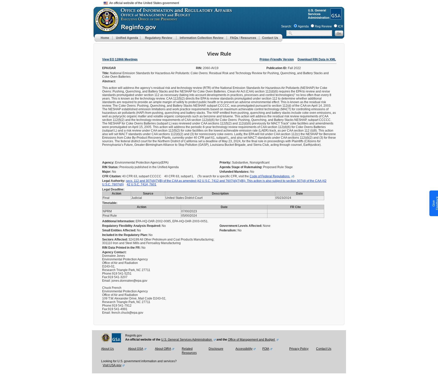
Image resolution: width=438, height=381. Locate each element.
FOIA (265, 349)
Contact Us (323, 349)
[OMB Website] (105, 29)
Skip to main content (222, 2)
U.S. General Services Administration (187, 339)
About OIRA (163, 349)
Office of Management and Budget (252, 339)
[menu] (126, 38)
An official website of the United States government (143, 3)
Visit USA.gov (112, 365)
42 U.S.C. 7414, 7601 (141, 184)
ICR (340, 26)
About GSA (135, 349)
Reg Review (323, 26)
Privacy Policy (298, 349)
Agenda (303, 26)
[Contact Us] (270, 40)
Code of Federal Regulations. (270, 176)
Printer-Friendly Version (277, 59)
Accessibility (243, 349)
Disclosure (216, 349)
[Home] (103, 40)
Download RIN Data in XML (317, 59)
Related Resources (189, 351)
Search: (286, 26)
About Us (107, 349)
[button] (126, 38)
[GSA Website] (335, 17)
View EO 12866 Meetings (120, 59)
